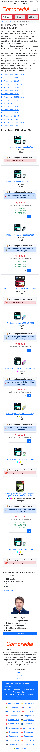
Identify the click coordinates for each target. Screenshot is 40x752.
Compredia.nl (30, 711)
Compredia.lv (29, 744)
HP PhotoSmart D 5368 (10, 110)
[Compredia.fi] (7, 728)
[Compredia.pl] (22, 732)
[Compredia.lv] (22, 744)
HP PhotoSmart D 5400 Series (12, 113)
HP (11, 21)
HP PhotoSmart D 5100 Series (12, 84)
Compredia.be (13, 716)
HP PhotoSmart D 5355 (10, 103)
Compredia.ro (28, 740)
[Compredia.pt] (7, 732)
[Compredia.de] (7, 703)
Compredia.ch (29, 720)
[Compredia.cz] (7, 736)
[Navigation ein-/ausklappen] (35, 10)
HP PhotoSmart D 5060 (10, 78)
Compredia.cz (14, 736)
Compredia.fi (14, 728)
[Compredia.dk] (7, 724)
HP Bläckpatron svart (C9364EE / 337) (20, 147)
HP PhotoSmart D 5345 (10, 100)
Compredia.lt (21, 748)
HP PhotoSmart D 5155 (10, 91)
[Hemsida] (20, 644)
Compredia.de (13, 703)
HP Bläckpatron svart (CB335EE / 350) (20, 181)
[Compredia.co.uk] (6, 711)
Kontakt (20, 697)
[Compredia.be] (7, 715)
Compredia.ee (14, 744)
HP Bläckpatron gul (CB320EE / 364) (20, 414)
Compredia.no (28, 728)
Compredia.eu (13, 720)
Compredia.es (29, 703)
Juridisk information (12, 689)
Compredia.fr (28, 707)
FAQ (12, 590)
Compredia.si (29, 736)
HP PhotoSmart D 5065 (10, 81)
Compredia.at (29, 716)
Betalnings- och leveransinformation (19, 694)
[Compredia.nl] (23, 711)
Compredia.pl (29, 732)
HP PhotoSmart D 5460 (10, 119)
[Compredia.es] (22, 703)
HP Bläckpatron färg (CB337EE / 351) (20, 549)
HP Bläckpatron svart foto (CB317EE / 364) (20, 288)
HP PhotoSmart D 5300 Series (12, 97)
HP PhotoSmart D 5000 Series (12, 75)
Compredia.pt (14, 732)
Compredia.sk (13, 740)
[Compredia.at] (22, 715)
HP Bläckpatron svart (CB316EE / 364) (20, 235)
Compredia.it (14, 707)
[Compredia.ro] (22, 740)
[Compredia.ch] (22, 719)
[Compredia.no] (21, 728)
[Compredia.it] (7, 707)
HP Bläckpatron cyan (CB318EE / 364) (20, 323)
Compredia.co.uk (14, 711)
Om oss (6, 590)
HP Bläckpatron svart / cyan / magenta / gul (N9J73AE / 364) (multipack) (20, 495)
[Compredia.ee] (7, 744)
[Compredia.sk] (7, 740)
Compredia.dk (13, 724)
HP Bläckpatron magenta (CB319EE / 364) (20, 368)
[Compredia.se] (22, 724)
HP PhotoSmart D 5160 (10, 94)
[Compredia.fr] (22, 707)
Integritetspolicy (27, 689)
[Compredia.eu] (7, 719)
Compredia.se (29, 724)
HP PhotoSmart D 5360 (10, 107)
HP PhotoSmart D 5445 (10, 116)
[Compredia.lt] (15, 748)
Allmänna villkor (19, 692)
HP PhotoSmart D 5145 (10, 87)
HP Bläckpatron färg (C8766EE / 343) (20, 459)
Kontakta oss (20, 634)
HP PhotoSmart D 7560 (10, 126)
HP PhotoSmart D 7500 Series (12, 123)
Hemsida (5, 21)
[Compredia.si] (22, 736)
